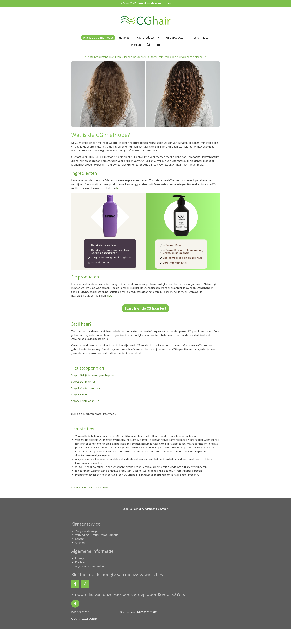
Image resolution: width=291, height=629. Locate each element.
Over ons (80, 542)
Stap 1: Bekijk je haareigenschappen (92, 375)
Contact (79, 539)
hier (118, 188)
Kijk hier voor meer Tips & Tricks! (90, 487)
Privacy (79, 558)
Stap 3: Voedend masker (85, 388)
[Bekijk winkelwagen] (158, 44)
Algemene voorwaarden (89, 566)
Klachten (80, 562)
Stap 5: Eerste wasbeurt (85, 401)
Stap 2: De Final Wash (84, 381)
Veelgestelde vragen (87, 531)
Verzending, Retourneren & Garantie (96, 535)
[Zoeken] (148, 44)
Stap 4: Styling (79, 394)
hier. (109, 295)
